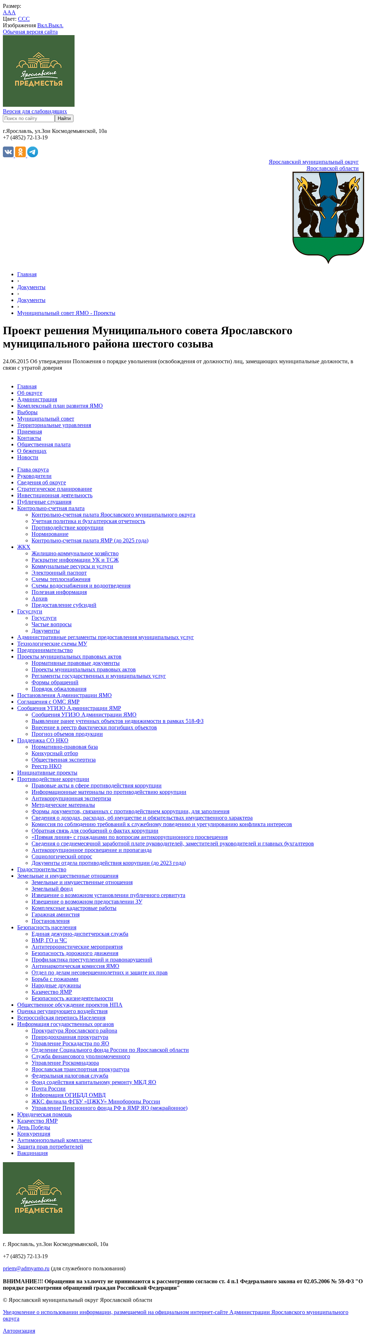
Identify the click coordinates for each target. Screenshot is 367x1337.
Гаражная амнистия (56, 914)
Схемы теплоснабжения (61, 579)
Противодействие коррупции (68, 527)
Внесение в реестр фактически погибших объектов (94, 727)
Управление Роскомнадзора (65, 1063)
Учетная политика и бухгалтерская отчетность (88, 521)
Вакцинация (32, 1153)
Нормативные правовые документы (76, 663)
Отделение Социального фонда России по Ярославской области (110, 1050)
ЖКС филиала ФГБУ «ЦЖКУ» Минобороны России (96, 1101)
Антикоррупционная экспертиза (71, 798)
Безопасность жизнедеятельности (72, 998)
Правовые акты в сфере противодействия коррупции (97, 785)
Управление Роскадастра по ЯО (70, 1043)
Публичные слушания (44, 502)
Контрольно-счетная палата (51, 508)
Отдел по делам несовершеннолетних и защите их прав (100, 972)
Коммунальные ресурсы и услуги (72, 566)
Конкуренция (33, 1134)
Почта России (49, 1089)
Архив (40, 598)
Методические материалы (63, 805)
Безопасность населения (46, 927)
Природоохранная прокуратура (70, 1037)
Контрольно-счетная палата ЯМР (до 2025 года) (90, 540)
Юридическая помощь (44, 1114)
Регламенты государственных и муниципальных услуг (99, 676)
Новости (27, 457)
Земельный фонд (52, 889)
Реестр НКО (47, 766)
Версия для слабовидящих (35, 111)
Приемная (29, 431)
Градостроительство (41, 869)
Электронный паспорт (59, 573)
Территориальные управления (54, 425)
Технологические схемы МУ (52, 644)
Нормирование (50, 534)
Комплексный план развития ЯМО (60, 406)
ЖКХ (23, 547)
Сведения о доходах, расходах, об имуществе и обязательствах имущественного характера (142, 818)
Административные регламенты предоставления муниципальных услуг (105, 637)
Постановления (51, 921)
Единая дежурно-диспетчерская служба (80, 934)
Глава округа (33, 469)
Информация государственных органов (65, 1024)
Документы (31, 287)
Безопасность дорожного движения (75, 953)
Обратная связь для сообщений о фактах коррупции (95, 831)
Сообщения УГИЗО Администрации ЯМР (69, 708)
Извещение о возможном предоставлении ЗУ (87, 901)
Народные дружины (56, 985)
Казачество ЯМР (52, 992)
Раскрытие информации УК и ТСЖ (75, 560)
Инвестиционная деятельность (54, 495)
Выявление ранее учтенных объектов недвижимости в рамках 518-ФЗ (118, 721)
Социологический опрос (62, 856)
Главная (27, 274)
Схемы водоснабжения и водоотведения (81, 586)
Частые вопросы (52, 624)
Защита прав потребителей (50, 1147)
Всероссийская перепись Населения (61, 1018)
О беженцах (32, 451)
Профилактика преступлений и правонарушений (92, 960)
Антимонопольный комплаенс (54, 1140)
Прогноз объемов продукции (67, 734)
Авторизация (19, 1331)
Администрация (37, 399)
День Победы (33, 1127)
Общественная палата (44, 444)
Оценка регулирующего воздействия (62, 1011)
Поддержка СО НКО (42, 740)
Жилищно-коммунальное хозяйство (75, 553)
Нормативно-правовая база (65, 747)
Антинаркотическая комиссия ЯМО (75, 966)
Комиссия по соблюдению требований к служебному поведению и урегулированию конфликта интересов (162, 824)
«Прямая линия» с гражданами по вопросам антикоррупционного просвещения (130, 837)
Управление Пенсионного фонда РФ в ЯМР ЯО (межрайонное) (109, 1108)
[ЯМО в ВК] (9, 155)
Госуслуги (29, 611)
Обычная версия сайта (30, 32)
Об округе (29, 393)
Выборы (27, 412)
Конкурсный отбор (55, 753)
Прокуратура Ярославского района (74, 1030)
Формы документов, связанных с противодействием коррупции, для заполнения (130, 811)
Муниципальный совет (45, 419)
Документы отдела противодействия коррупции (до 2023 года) (109, 863)
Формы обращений (55, 682)
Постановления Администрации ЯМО (64, 695)
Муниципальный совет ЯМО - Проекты (66, 313)
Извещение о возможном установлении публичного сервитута (108, 895)
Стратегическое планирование (54, 489)
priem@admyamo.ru (26, 1268)
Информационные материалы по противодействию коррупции (109, 792)
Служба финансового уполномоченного (81, 1056)
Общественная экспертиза (64, 760)
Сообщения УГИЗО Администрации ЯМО (84, 714)
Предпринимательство (45, 650)
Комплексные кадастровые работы (74, 908)
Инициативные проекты (47, 773)
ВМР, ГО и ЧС (49, 940)
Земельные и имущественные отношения (67, 876)
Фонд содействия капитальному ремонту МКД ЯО (94, 1082)
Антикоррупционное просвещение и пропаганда (92, 850)
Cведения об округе (41, 482)
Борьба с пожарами (55, 979)
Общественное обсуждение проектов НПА (70, 1005)
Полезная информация (59, 592)
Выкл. (55, 25)
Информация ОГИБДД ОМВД (69, 1095)
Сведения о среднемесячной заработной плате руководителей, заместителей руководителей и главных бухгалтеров (173, 843)
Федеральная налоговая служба (70, 1076)
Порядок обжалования (59, 689)
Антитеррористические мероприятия (77, 947)
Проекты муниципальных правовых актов (69, 656)
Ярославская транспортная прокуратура (80, 1069)
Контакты (29, 438)
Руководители (34, 476)
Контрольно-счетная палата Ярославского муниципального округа (113, 515)
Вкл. (42, 25)
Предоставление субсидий (64, 605)
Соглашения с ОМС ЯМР (48, 702)
